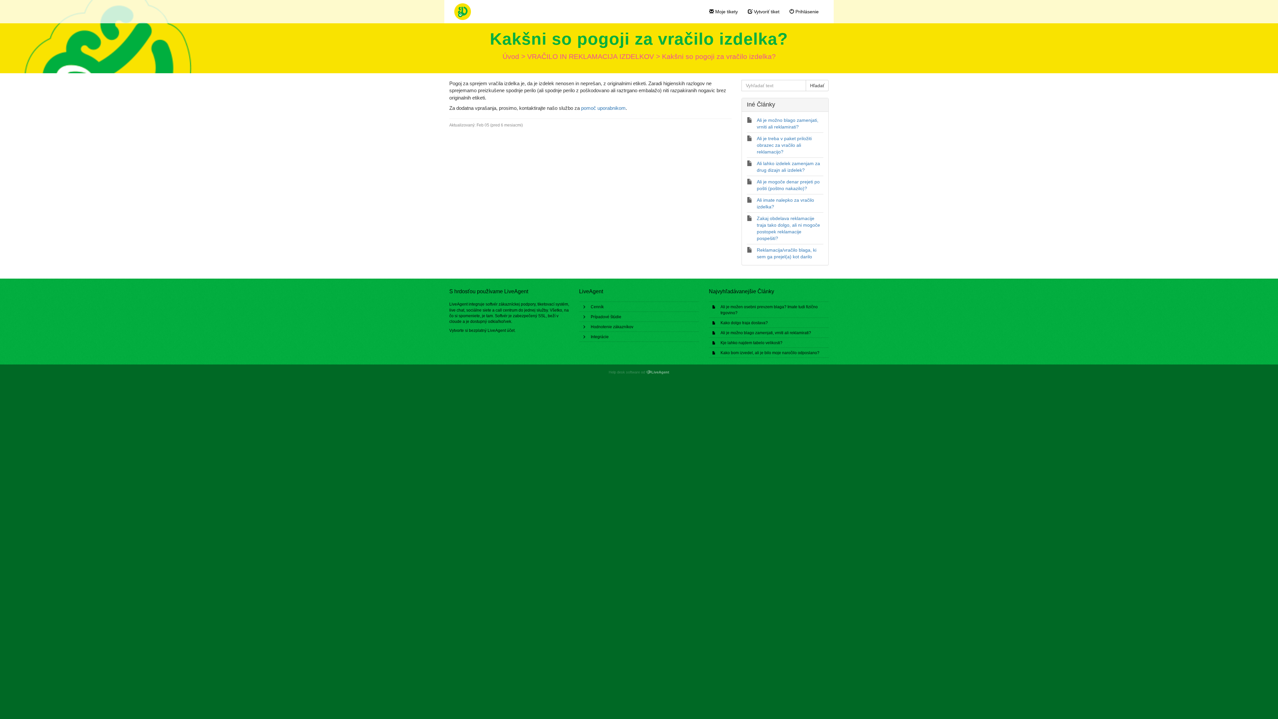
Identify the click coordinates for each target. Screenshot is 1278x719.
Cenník (597, 307)
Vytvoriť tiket (765, 11)
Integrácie (600, 337)
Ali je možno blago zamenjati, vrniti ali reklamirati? (766, 333)
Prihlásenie (806, 11)
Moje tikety (726, 11)
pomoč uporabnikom (603, 108)
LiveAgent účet (501, 330)
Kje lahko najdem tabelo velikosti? (751, 343)
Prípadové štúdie (606, 317)
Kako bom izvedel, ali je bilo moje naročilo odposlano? (770, 353)
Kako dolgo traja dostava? (744, 323)
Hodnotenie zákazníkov (612, 327)
